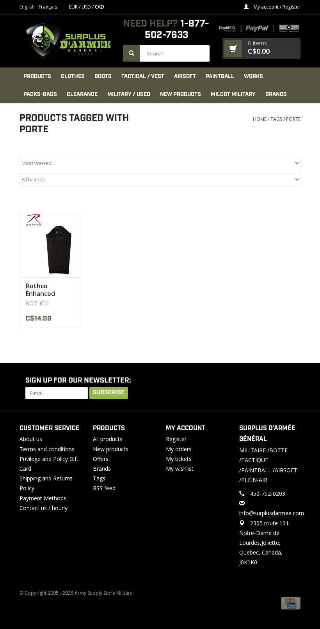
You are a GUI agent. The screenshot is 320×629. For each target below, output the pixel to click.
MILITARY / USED (128, 94)
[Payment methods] (290, 602)
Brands (276, 94)
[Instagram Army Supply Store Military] (288, 381)
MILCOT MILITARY (233, 94)
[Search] (131, 53)
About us (31, 439)
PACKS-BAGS (40, 94)
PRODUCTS (37, 76)
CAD (99, 7)
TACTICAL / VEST (142, 76)
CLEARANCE (82, 94)
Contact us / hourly (44, 508)
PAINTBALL (220, 76)
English (27, 7)
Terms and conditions (47, 449)
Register (176, 439)
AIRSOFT (185, 76)
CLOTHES (73, 76)
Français (48, 7)
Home (260, 119)
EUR (74, 7)
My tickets (179, 458)
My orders (179, 449)
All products (108, 439)
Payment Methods (43, 498)
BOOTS (103, 76)
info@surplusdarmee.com (271, 513)
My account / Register (276, 7)
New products (110, 449)
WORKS (253, 76)
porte (293, 119)
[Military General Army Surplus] (67, 40)
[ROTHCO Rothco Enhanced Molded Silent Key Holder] (50, 245)
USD (87, 7)
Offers (100, 458)
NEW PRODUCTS (180, 94)
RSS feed (104, 488)
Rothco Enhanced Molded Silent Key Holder (47, 290)
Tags (276, 119)
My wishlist (180, 468)
